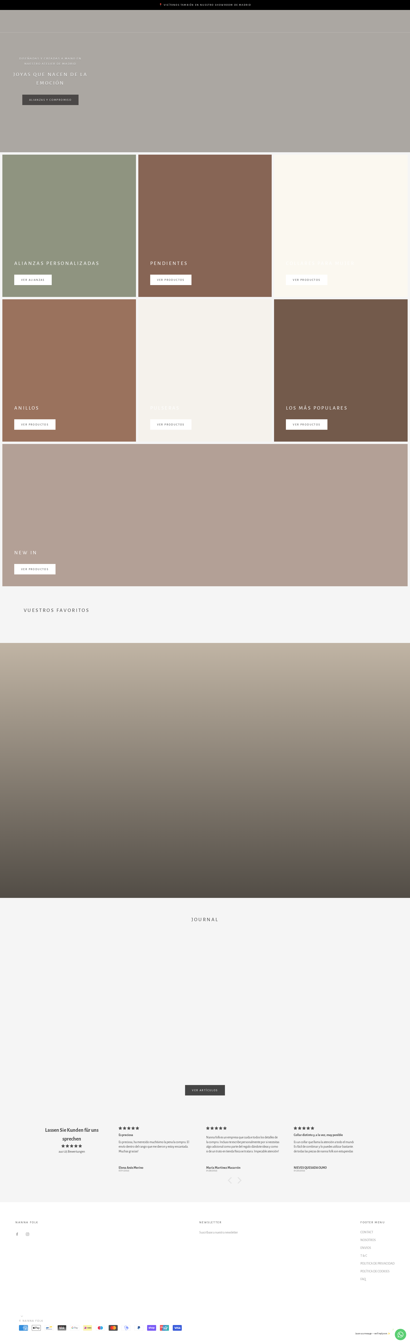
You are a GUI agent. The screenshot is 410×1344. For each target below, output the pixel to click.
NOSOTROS (368, 1240)
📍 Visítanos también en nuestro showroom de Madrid (205, 5)
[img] (72, 1146)
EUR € (329, 21)
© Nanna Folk (31, 1320)
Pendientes (169, 17)
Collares (198, 17)
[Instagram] (27, 1234)
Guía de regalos (70, 17)
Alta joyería (276, 17)
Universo (63, 25)
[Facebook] (17, 1234)
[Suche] (385, 21)
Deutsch (352, 21)
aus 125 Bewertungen (72, 1151)
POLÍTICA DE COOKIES (375, 1271)
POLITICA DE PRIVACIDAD (377, 1263)
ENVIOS (365, 1248)
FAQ (363, 1279)
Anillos (224, 17)
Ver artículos (205, 1090)
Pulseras (139, 17)
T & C (363, 1255)
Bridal (248, 17)
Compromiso (109, 17)
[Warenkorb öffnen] (396, 21)
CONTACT (366, 1232)
